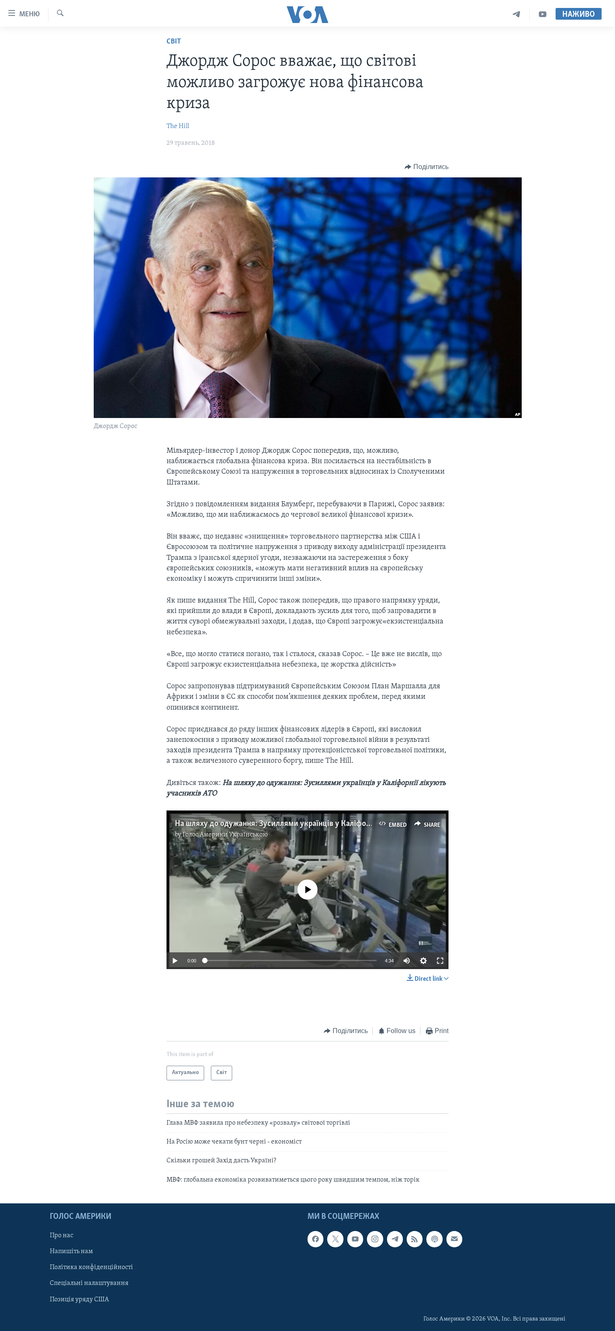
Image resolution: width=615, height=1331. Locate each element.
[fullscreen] (440, 960)
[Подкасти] (434, 1239)
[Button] (426, 167)
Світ (174, 42)
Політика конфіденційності (91, 1267)
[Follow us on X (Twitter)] (335, 1239)
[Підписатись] (454, 1239)
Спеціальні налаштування (89, 1283)
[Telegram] (516, 14)
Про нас (61, 1235)
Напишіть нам (71, 1251)
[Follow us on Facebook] (315, 1239)
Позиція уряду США (79, 1299)
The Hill (178, 126)
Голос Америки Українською (225, 834)
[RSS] (415, 1239)
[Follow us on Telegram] (395, 1239)
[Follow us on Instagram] (375, 1239)
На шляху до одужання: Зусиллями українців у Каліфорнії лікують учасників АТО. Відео (329, 824)
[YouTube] (543, 14)
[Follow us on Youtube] (355, 1239)
